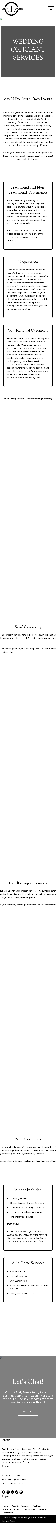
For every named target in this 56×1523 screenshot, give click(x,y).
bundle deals (27, 159)
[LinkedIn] (21, 1492)
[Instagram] (8, 1492)
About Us (43, 1509)
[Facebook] (3, 1492)
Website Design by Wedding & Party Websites (24, 1517)
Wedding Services (20, 1505)
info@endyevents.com (15, 1479)
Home (5, 1505)
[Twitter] (16, 1492)
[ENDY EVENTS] (12, 9)
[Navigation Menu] (51, 8)
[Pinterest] (12, 1492)
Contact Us (8, 1512)
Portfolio (37, 1505)
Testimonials (29, 1509)
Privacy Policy (8, 1520)
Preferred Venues (11, 1509)
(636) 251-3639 (12, 1475)
